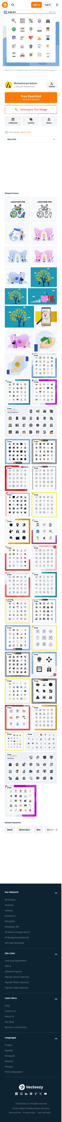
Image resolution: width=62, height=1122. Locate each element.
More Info (11, 139)
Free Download (31, 97)
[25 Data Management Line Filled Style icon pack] (30, 523)
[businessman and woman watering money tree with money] (18, 325)
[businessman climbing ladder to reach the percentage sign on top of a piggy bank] (19, 344)
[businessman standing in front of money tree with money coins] (19, 365)
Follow (52, 86)
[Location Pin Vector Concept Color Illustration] (17, 209)
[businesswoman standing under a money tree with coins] (43, 324)
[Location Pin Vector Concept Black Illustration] (17, 236)
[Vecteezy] (5, 5)
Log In (48, 4)
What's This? (25, 132)
